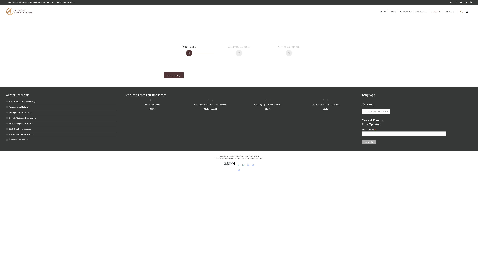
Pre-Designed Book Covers (21, 134)
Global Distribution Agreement (252, 158)
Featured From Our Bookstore (145, 95)
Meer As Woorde (152, 104)
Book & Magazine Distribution (22, 118)
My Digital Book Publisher (20, 112)
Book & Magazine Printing (21, 123)
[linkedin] (466, 2)
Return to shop (174, 75)
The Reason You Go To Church (325, 104)
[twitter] (451, 2)
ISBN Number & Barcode (20, 129)
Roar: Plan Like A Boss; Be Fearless (210, 104)
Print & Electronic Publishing (22, 101)
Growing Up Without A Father (267, 104)
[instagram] (471, 2)
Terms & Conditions (222, 158)
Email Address (369, 129)
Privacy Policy (235, 158)
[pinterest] (461, 2)
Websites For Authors (18, 140)
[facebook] (456, 2)
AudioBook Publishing (18, 107)
